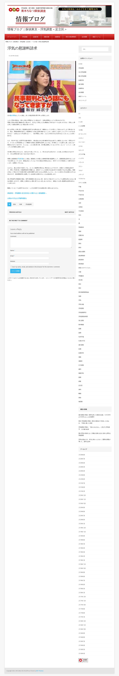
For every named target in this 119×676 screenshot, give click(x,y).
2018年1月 (82, 592)
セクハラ (81, 150)
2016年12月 (82, 621)
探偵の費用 (82, 251)
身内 (80, 389)
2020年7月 (82, 515)
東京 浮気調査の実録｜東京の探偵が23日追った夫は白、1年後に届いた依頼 (94, 422)
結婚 (80, 349)
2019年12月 (82, 528)
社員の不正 (82, 341)
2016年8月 (82, 637)
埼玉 (80, 215)
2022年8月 (82, 475)
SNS (80, 118)
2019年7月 (82, 544)
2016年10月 (82, 629)
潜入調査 (81, 320)
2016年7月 (82, 641)
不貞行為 (20, 159)
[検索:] (95, 49)
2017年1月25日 (14, 56)
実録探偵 (81, 227)
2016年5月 (82, 649)
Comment (13, 236)
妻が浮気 (12, 115)
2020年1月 (82, 524)
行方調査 (81, 365)
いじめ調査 (82, 126)
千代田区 (81, 211)
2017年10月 (82, 605)
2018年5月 (82, 588)
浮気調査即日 (82, 312)
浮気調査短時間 (83, 316)
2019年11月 (82, 532)
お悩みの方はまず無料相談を (17, 198)
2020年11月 (82, 499)
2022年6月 (82, 479)
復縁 (80, 231)
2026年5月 (82, 467)
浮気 (80, 300)
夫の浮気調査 (82, 72)
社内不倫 (81, 337)
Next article (69, 212)
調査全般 (46, 37)
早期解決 (81, 276)
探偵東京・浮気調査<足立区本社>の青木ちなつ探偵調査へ (26, 193)
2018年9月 (82, 572)
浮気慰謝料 (29, 204)
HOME (80, 64)
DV (79, 113)
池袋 (80, 296)
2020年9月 (82, 507)
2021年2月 (82, 491)
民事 (20, 204)
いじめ (80, 122)
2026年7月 (82, 459)
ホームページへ (12, 37)
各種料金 (57, 37)
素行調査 (81, 84)
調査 (80, 381)
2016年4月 (82, 653)
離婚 (80, 393)
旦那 (80, 272)
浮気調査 (24, 37)
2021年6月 (82, 487)
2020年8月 (82, 511)
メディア (81, 174)
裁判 (80, 369)
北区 (80, 203)
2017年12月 (82, 596)
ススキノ (81, 138)
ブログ (80, 170)
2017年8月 (82, 613)
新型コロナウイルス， (85, 268)
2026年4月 (82, 471)
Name (12, 250)
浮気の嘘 (81, 304)
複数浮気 (81, 373)
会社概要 (84, 37)
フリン (80, 166)
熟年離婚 (81, 324)
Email (12, 256)
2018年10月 (82, 568)
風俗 (80, 397)
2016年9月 (82, 633)
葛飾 (80, 357)
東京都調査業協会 (84, 292)
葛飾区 (80, 361)
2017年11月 (82, 601)
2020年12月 (82, 495)
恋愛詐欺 (81, 235)
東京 (80, 284)
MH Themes (39, 671)
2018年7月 (82, 580)
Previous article (15, 212)
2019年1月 (82, 560)
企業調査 (81, 199)
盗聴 (80, 333)
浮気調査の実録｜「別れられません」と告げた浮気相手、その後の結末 (94, 428)
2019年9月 (82, 536)
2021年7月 (82, 483)
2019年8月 (82, 540)
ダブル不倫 (82, 154)
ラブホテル (82, 178)
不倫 (80, 186)
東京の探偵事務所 (71, 37)
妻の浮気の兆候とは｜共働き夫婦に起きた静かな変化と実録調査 (95, 434)
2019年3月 (82, 552)
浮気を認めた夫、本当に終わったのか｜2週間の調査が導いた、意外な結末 (95, 440)
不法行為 (81, 191)
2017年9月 (82, 609)
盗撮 (80, 328)
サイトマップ (82, 100)
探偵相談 (81, 264)
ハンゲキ (81, 158)
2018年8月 (82, 576)
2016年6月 (82, 645)
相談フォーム (96, 37)
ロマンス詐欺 (82, 182)
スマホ (80, 146)
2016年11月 (82, 625)
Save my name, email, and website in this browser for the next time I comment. (36, 267)
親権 (80, 377)
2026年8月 (82, 455)
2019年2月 (82, 556)
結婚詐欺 (35, 37)
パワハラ (81, 162)
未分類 (80, 280)
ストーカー (82, 142)
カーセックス (82, 134)
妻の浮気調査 (82, 76)
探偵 (14, 204)
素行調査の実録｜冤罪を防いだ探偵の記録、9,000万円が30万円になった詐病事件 (94, 416)
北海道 (80, 207)
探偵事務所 (82, 255)
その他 (80, 130)
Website (12, 261)
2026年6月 (82, 463)
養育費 (80, 401)
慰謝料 (80, 239)
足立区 (80, 385)
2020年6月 (82, 519)
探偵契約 (81, 259)
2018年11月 (82, 564)
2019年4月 (82, 548)
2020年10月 (82, 503)
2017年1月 (82, 617)
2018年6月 (82, 584)
